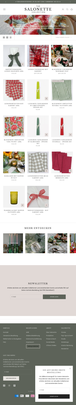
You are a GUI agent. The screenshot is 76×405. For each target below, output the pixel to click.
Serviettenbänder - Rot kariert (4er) (38, 211)
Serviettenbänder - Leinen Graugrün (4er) (14, 70)
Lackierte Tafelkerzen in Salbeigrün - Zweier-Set (38, 141)
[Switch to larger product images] (4, 37)
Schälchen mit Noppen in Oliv (14, 177)
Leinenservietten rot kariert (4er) (14, 104)
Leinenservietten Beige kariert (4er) (38, 177)
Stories (63, 332)
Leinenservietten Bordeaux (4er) (62, 177)
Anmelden (54, 396)
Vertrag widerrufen (33, 346)
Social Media (50, 342)
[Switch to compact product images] (10, 37)
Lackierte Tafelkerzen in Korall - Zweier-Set (62, 140)
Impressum (30, 342)
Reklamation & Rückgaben (12, 339)
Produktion (50, 336)
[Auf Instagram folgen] (9, 386)
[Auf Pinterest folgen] (14, 386)
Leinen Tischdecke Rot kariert (38, 70)
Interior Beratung (67, 345)
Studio (63, 339)
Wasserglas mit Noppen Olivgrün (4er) (14, 211)
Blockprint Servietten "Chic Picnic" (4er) (14, 140)
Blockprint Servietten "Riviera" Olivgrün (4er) (62, 104)
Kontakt (6, 332)
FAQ (4, 342)
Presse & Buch (51, 339)
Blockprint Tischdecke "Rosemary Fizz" (62, 70)
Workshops (65, 342)
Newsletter (65, 349)
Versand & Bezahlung (10, 336)
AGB (27, 332)
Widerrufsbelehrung (33, 336)
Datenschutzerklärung (33, 339)
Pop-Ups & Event (67, 336)
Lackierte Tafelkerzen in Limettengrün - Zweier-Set (38, 105)
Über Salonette (51, 332)
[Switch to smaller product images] (7, 37)
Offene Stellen (51, 345)
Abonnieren (11, 378)
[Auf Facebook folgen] (4, 386)
